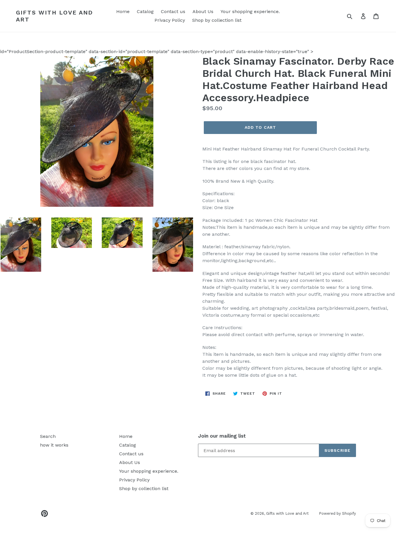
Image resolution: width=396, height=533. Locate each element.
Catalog (145, 11)
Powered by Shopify (337, 513)
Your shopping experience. (250, 11)
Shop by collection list (216, 20)
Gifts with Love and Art (54, 16)
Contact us (173, 11)
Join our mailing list (222, 436)
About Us (202, 11)
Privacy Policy (170, 20)
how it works (54, 445)
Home (123, 11)
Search (48, 436)
